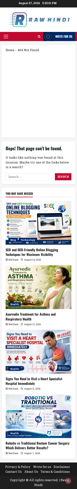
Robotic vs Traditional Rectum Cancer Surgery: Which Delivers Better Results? (38, 445)
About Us (31, 472)
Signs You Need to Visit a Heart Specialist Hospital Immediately (34, 381)
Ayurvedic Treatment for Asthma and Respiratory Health (31, 316)
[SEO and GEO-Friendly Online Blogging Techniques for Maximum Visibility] (38, 223)
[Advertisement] (38, 94)
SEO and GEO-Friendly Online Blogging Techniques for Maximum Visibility (32, 252)
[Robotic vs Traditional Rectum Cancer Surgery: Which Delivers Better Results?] (38, 416)
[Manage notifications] (68, 481)
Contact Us (13, 472)
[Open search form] (39, 36)
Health (14, 304)
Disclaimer (62, 467)
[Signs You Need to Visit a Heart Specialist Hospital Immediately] (38, 352)
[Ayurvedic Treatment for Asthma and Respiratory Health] (38, 287)
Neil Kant (13, 259)
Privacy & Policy (17, 467)
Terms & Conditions (55, 472)
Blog (13, 239)
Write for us (63, 36)
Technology (28, 239)
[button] (6, 37)
